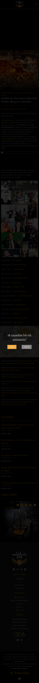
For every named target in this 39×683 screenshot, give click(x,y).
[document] (19, 341)
